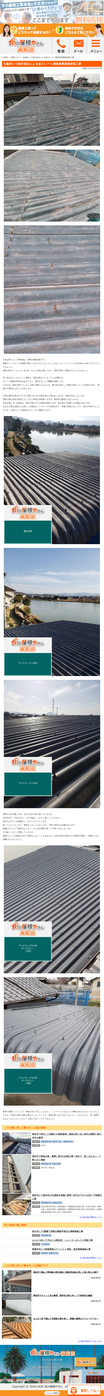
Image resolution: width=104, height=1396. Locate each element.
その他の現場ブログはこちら (89, 1341)
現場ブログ (15, 57)
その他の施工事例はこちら (90, 1217)
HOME (5, 57)
